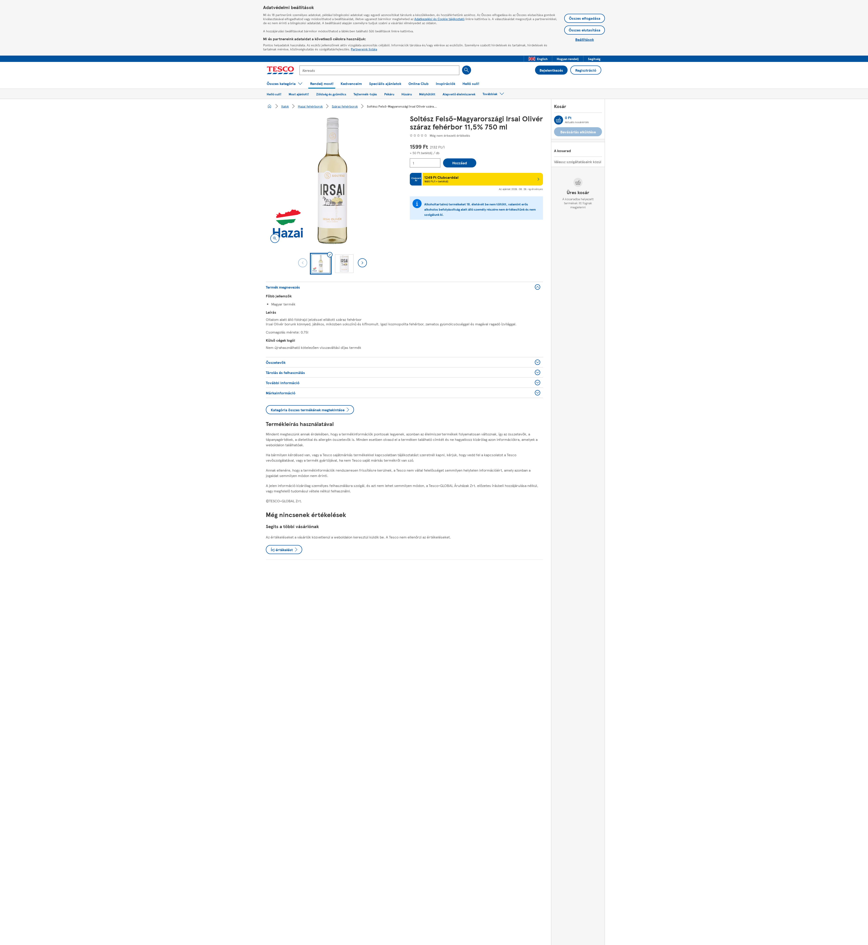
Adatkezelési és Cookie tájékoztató (439, 18)
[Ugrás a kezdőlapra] (280, 70)
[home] (269, 106)
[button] (538, 59)
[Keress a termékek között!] (466, 70)
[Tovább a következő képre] (362, 262)
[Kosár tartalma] (558, 120)
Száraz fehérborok (345, 106)
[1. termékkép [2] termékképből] (332, 180)
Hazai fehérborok (310, 106)
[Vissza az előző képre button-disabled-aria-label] (302, 262)
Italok (285, 106)
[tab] (321, 264)
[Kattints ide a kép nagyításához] (274, 238)
